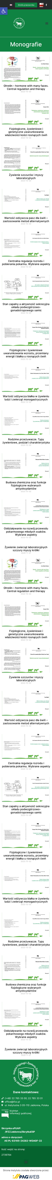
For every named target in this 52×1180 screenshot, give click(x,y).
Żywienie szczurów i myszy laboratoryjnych (26, 176)
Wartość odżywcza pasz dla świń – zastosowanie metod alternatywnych (26, 219)
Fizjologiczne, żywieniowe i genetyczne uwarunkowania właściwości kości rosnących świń (26, 132)
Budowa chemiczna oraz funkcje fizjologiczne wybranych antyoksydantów (26, 485)
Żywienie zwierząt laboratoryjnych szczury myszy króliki (26, 549)
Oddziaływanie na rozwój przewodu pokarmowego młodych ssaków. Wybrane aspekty (26, 531)
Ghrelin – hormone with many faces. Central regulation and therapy (26, 87)
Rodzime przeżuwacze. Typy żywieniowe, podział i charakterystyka (26, 441)
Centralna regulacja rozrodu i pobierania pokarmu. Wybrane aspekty (26, 262)
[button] (4, 11)
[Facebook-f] (46, 5)
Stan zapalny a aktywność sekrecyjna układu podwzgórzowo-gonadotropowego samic (26, 307)
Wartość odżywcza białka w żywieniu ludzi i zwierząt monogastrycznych (26, 398)
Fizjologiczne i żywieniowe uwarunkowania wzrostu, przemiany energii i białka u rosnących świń (26, 353)
